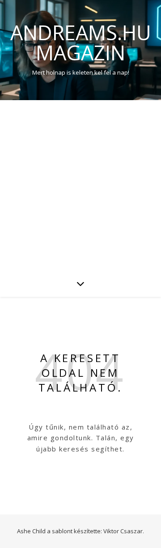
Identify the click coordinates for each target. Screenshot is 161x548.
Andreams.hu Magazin (80, 42)
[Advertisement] (80, 185)
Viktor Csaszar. (123, 531)
